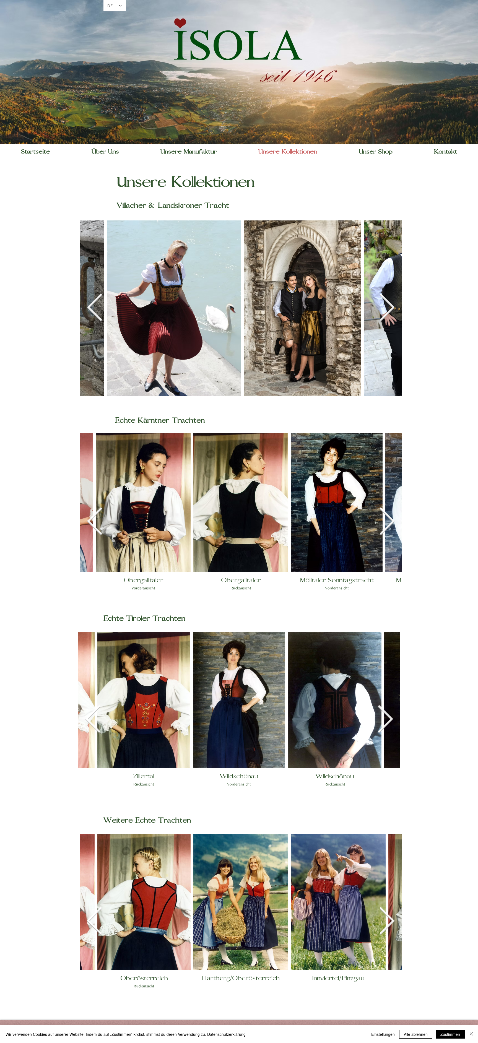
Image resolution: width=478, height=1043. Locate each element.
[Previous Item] (94, 308)
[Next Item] (387, 308)
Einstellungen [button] (383, 1034)
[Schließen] (471, 1034)
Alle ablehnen (416, 1034)
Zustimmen (450, 1034)
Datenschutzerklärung (226, 1034)
